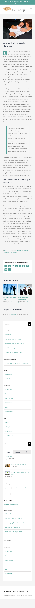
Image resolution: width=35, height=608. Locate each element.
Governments (6, 252)
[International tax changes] (7, 465)
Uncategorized (9, 411)
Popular (8, 452)
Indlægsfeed (8, 427)
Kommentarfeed (9, 431)
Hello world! (8, 334)
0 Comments (14, 252)
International (8, 403)
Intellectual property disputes (14, 352)
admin (5, 250)
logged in (13, 314)
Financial (26, 250)
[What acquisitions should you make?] (7, 473)
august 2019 (8, 374)
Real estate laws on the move (13, 339)
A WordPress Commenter (12, 363)
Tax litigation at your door (12, 348)
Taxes (6, 407)
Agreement (7, 488)
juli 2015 (7, 378)
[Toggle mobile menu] (31, 9)
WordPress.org (9, 436)
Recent (17, 452)
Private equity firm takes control (14, 343)
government (8, 491)
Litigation (7, 494)
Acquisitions (20, 250)
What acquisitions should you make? (20, 473)
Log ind (7, 422)
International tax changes (18, 464)
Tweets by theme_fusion (11, 504)
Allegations (16, 488)
